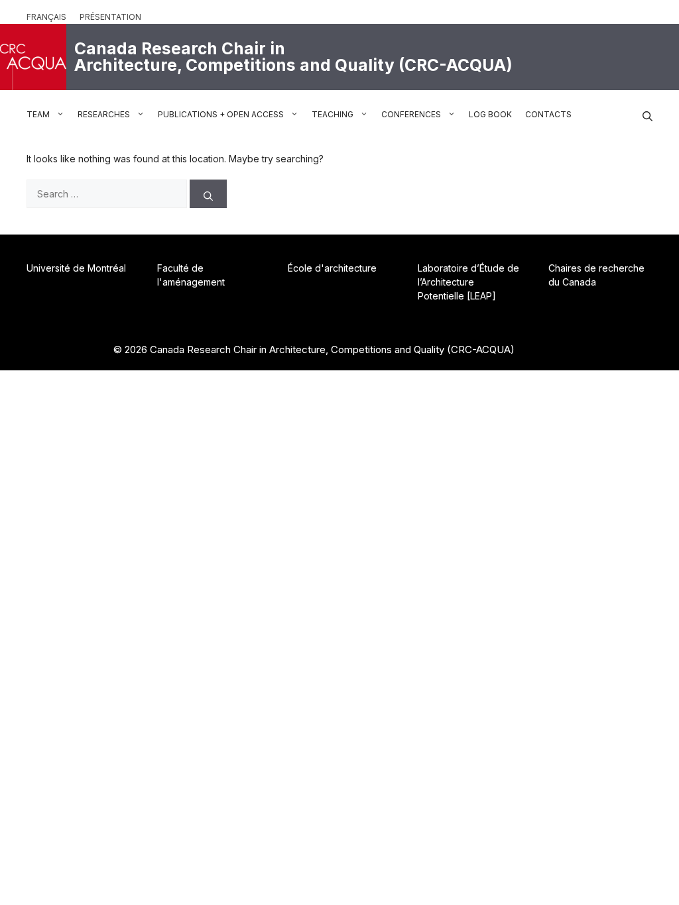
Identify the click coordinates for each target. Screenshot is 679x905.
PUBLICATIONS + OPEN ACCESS (221, 114)
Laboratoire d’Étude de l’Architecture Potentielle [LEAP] (468, 281)
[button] (647, 114)
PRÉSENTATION (110, 17)
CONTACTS (548, 114)
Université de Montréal (76, 268)
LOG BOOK (490, 114)
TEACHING (332, 114)
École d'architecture (332, 268)
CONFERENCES (411, 114)
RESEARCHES (104, 114)
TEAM (38, 114)
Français (46, 17)
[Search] (208, 194)
